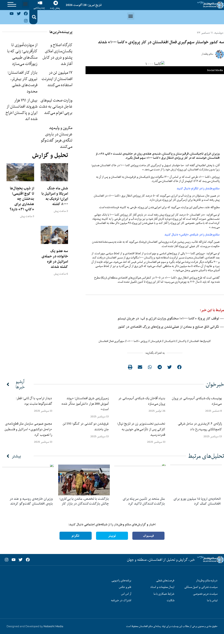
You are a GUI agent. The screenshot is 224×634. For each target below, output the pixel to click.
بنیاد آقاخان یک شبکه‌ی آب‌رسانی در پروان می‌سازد (141, 400)
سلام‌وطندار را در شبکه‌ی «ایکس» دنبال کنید (192, 234)
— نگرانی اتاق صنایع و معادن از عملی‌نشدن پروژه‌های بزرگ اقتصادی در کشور (171, 327)
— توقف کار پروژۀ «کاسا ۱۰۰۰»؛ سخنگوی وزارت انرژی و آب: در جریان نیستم (171, 318)
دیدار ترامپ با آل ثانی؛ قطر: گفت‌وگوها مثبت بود (34, 400)
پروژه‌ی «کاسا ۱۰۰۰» (137, 341)
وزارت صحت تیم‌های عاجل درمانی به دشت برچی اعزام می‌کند (55, 106)
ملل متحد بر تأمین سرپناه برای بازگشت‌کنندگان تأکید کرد (144, 501)
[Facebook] (25, 13)
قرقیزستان (155, 341)
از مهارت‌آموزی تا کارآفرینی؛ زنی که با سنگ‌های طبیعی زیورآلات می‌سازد (22, 54)
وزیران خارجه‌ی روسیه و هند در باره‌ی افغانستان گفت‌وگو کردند (31, 501)
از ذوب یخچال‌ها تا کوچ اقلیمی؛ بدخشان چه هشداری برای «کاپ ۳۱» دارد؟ (22, 199)
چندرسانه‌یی (39, 7)
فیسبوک (148, 536)
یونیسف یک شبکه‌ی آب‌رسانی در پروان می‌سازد (197, 400)
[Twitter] (18, 13)
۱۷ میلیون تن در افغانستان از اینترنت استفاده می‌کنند (57, 78)
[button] (25, 4)
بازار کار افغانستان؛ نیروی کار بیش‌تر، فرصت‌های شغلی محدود (22, 82)
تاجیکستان (169, 341)
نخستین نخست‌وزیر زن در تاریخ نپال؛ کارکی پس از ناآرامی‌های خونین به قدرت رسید (141, 429)
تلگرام (75, 536)
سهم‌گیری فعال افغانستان (111, 341)
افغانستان (194, 341)
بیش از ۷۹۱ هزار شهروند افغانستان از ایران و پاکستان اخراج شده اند (21, 109)
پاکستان (182, 341)
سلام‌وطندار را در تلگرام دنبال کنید (198, 188)
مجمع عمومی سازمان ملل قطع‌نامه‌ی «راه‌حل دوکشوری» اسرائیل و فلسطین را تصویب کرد (28, 429)
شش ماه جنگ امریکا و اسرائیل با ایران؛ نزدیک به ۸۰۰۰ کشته (54, 196)
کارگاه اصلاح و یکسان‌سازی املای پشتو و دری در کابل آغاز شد (57, 54)
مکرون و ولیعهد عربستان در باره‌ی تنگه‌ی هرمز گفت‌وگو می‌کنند (56, 137)
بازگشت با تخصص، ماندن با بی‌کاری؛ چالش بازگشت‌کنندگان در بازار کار (84, 501)
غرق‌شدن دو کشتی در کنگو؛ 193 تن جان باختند (86, 426)
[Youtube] (11, 13)
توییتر (112, 536)
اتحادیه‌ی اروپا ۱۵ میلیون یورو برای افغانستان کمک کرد (197, 501)
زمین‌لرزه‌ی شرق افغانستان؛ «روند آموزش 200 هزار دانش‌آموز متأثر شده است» (85, 403)
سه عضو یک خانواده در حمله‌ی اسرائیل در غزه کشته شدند (55, 258)
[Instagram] (25, 20)
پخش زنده (55, 8)
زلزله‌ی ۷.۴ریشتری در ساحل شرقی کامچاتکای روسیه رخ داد (200, 426)
